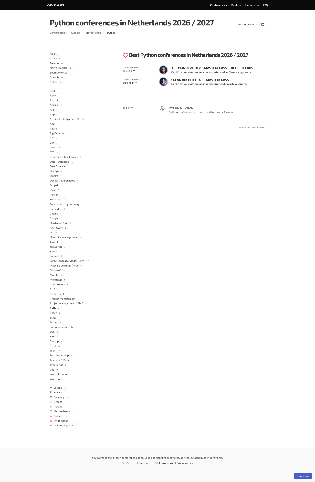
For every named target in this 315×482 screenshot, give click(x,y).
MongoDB (56, 279)
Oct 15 (128, 107)
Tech (52, 350)
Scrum (53, 322)
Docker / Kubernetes (62, 180)
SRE (52, 336)
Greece (58, 401)
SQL (52, 331)
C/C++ (53, 137)
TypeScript (56, 364)
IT (51, 232)
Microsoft (56, 270)
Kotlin (53, 251)
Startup (54, 341)
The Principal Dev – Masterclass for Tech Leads (212, 68)
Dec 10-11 (130, 82)
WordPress (56, 378)
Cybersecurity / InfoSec (64, 156)
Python (111, 32)
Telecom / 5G (58, 360)
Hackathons (252, 5)
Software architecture (63, 326)
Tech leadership (59, 355)
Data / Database (59, 161)
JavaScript (56, 246)
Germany (59, 397)
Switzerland (61, 420)
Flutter (54, 194)
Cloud (53, 147)
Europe (75, 32)
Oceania (54, 77)
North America (58, 67)
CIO (52, 142)
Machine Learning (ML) (64, 265)
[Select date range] (262, 24)
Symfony (55, 345)
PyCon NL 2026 (181, 108)
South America (58, 72)
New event (303, 476)
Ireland (58, 406)
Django (54, 175)
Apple (53, 114)
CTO (52, 152)
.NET (52, 90)
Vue (52, 369)
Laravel (54, 255)
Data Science (57, 166)
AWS (52, 123)
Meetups (236, 5)
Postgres (55, 293)
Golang (54, 213)
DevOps (54, 170)
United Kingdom (63, 425)
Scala (53, 317)
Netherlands (93, 32)
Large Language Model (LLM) (67, 260)
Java (52, 241)
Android (54, 100)
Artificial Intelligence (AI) (65, 118)
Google (54, 218)
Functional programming (64, 204)
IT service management (64, 237)
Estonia (58, 387)
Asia (52, 53)
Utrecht (200, 112)
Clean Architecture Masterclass (200, 80)
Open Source (57, 284)
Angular (54, 104)
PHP (52, 289)
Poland (58, 416)
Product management (62, 298)
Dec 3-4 (129, 70)
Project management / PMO (66, 303)
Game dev (56, 208)
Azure (53, 128)
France (58, 392)
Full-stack (56, 199)
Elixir (53, 189)
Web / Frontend (59, 374)
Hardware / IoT (59, 223)
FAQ (265, 5)
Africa (53, 58)
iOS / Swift (56, 227)
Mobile (54, 275)
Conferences (218, 5)
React (53, 312)
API (52, 109)
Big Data (55, 133)
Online (53, 82)
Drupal (54, 185)
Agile (53, 95)
